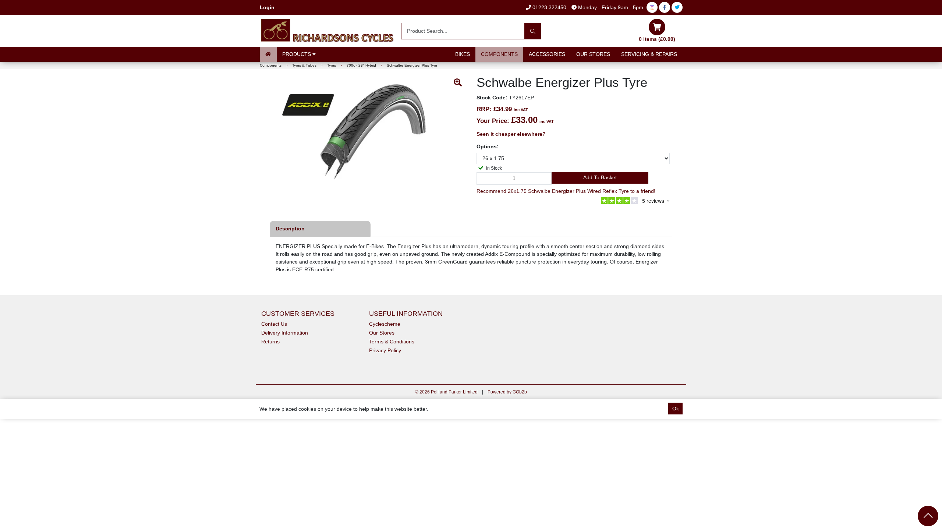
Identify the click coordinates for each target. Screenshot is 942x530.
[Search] (532, 31)
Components (499, 54)
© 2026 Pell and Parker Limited (446, 392)
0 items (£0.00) (657, 39)
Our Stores (593, 54)
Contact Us (274, 324)
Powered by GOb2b (507, 392)
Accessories (547, 54)
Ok (675, 408)
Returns (270, 341)
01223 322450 (548, 7)
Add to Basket (600, 177)
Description (290, 229)
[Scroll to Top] (928, 516)
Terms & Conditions (391, 341)
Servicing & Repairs (649, 54)
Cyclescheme (384, 324)
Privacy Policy (385, 350)
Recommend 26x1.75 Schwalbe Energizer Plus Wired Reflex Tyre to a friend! (566, 191)
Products (297, 54)
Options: (488, 146)
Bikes (462, 54)
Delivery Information (284, 333)
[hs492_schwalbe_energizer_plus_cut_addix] (368, 139)
